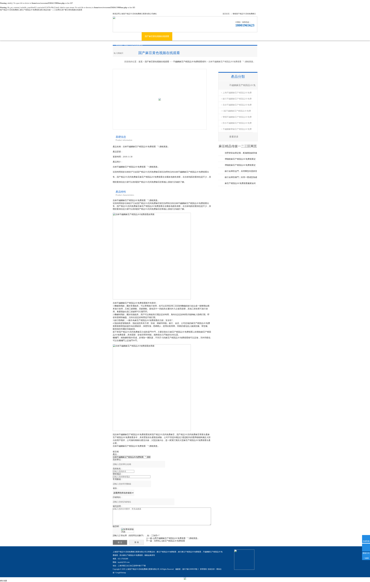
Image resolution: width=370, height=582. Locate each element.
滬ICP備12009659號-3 (190, 569)
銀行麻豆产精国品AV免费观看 (189, 552)
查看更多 (233, 136)
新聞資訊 (179, 36)
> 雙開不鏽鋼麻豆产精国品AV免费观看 (236, 118)
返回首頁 (226, 14)
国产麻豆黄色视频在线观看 (157, 36)
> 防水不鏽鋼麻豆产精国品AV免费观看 (236, 124)
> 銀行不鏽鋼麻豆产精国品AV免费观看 (236, 100)
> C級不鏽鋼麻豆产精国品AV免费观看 (236, 112)
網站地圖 (3, 581)
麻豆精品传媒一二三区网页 (202, 36)
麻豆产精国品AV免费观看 (166, 552)
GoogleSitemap (120, 573)
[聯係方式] (366, 548)
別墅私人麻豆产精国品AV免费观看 (169, 541)
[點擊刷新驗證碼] (127, 530)
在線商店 (225, 36)
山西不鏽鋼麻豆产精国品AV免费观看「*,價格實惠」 (176, 538)
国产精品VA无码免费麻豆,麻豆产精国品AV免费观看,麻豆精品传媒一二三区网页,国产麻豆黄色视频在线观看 (41, 10)
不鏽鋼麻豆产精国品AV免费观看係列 (189, 62)
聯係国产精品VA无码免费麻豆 (244, 14)
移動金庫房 (149, 555)
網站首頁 (120, 36)
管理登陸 (203, 569)
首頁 (140, 62)
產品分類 (238, 76)
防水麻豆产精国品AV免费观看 (131, 555)
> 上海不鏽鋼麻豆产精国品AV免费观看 (236, 94)
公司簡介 (134, 36)
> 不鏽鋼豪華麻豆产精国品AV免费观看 (236, 130)
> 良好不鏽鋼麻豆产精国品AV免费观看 (236, 106)
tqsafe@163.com (124, 562)
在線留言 (239, 36)
